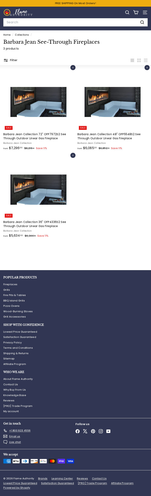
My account (11, 411)
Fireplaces (10, 284)
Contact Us (10, 384)
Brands (43, 478)
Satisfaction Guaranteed (19, 337)
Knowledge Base (14, 395)
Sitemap (9, 358)
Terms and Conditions (18, 348)
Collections (22, 34)
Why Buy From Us (14, 390)
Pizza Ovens (11, 306)
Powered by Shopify (16, 488)
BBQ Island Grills (14, 300)
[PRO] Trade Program (18, 406)
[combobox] (75, 22)
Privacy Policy (12, 342)
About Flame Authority (18, 379)
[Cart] (135, 12)
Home (7, 34)
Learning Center (62, 478)
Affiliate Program (14, 364)
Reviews (8, 400)
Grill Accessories (14, 317)
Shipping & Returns (16, 353)
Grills (6, 290)
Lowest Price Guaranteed (20, 332)
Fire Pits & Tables (14, 295)
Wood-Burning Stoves (18, 311)
